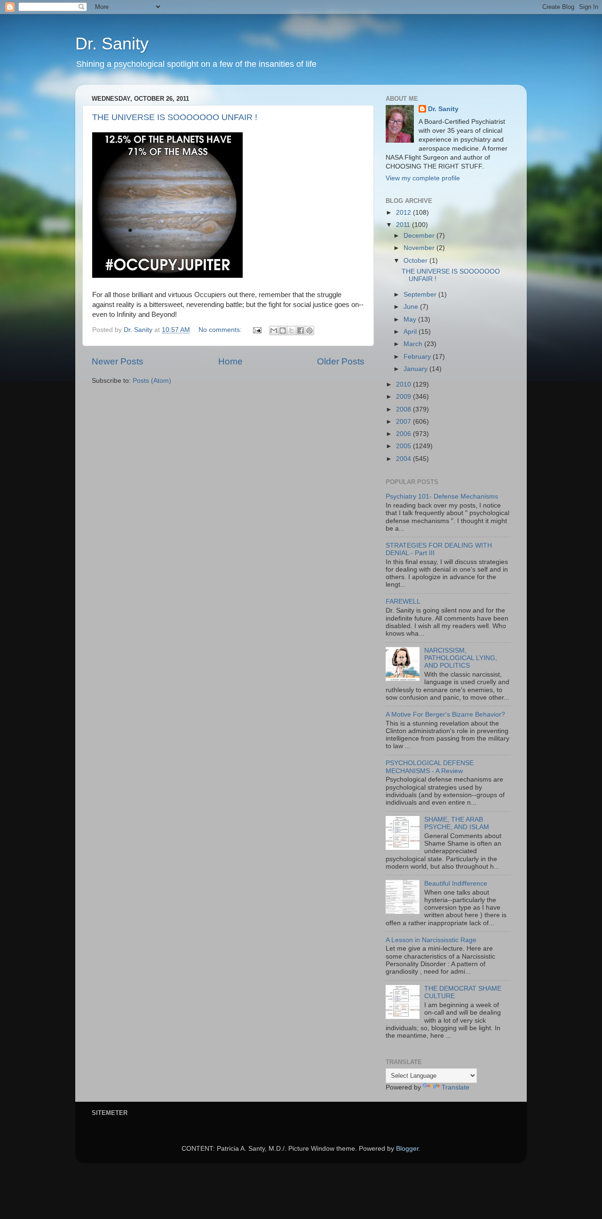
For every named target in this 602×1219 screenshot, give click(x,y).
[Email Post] (256, 329)
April (411, 331)
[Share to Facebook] (300, 330)
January (416, 368)
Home (230, 361)
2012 (404, 212)
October (416, 260)
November (420, 247)
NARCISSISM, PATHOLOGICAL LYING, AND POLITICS (460, 658)
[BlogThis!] (282, 330)
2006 (404, 433)
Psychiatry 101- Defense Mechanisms (442, 496)
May (411, 319)
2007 (404, 421)
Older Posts (340, 361)
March (414, 343)
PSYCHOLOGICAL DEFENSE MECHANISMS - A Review (430, 766)
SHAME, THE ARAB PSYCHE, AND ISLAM (456, 823)
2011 (404, 224)
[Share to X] (291, 330)
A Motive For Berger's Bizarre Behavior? (445, 714)
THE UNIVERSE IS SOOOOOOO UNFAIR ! (174, 117)
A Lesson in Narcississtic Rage (431, 940)
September (421, 294)
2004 (404, 458)
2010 (404, 384)
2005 (404, 446)
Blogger (407, 1148)
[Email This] (273, 330)
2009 (404, 396)
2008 (404, 409)
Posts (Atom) (152, 380)
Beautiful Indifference (455, 883)
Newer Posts (117, 361)
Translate (455, 1087)
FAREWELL (403, 601)
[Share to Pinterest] (309, 330)
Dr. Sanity (112, 43)
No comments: (221, 329)
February (418, 356)
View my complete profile (423, 178)
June (412, 306)
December (420, 235)
